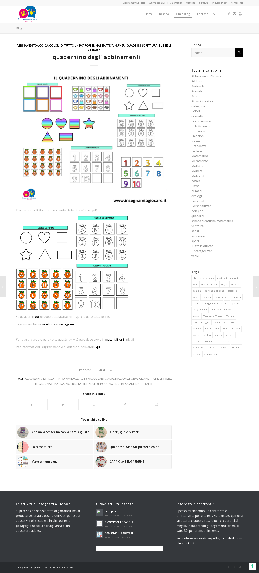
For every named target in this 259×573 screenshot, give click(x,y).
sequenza (224, 347)
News (195, 186)
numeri (120, 45)
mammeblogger (201, 322)
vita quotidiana (211, 353)
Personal (197, 201)
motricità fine (77, 383)
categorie (232, 290)
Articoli (196, 96)
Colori (54, 45)
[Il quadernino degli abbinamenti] (94, 138)
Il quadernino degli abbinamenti (94, 56)
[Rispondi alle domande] (256, 286)
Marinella (105, 370)
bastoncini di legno (214, 290)
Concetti (197, 116)
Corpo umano (201, 121)
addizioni (222, 278)
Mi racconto (237, 2)
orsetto (218, 335)
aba (27, 378)
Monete (196, 171)
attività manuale (65, 378)
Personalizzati (201, 206)
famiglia (237, 296)
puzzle (226, 341)
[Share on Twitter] (63, 404)
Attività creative (157, 2)
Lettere (196, 151)
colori (98, 378)
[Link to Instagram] (234, 14)
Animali (196, 91)
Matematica (176, 2)
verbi (195, 256)
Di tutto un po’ (219, 2)
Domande (198, 131)
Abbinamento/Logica (134, 2)
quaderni (133, 45)
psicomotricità (112, 383)
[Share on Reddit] (156, 404)
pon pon (197, 211)
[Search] (214, 14)
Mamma (230, 315)
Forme (89, 45)
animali (234, 278)
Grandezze (198, 146)
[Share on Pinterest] (125, 404)
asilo (195, 284)
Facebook (48, 324)
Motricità (190, 2)
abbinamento (41, 378)
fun (227, 303)
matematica (56, 383)
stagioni (236, 347)
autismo (86, 378)
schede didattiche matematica (212, 221)
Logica (40, 383)
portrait (197, 341)
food (195, 303)
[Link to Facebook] (229, 14)
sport (195, 241)
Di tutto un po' (72, 45)
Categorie (198, 106)
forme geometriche (144, 378)
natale (195, 181)
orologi (196, 196)
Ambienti (197, 86)
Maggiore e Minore (212, 315)
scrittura (211, 347)
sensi (195, 231)
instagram (66, 324)
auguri (224, 284)
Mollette (197, 166)
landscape (215, 309)
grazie (235, 303)
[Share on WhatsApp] (94, 404)
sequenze (198, 236)
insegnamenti (200, 309)
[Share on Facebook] (31, 404)
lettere (165, 378)
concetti (206, 296)
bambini (197, 290)
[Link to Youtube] (240, 14)
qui (78, 317)
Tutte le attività (202, 246)
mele (231, 322)
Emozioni (197, 136)
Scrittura (203, 2)
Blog (19, 28)
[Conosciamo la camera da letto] (3, 286)
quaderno (133, 383)
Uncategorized (201, 251)
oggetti (196, 335)
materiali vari (114, 339)
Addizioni (197, 81)
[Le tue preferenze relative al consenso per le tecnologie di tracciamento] (252, 566)
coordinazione (116, 378)
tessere (147, 383)
